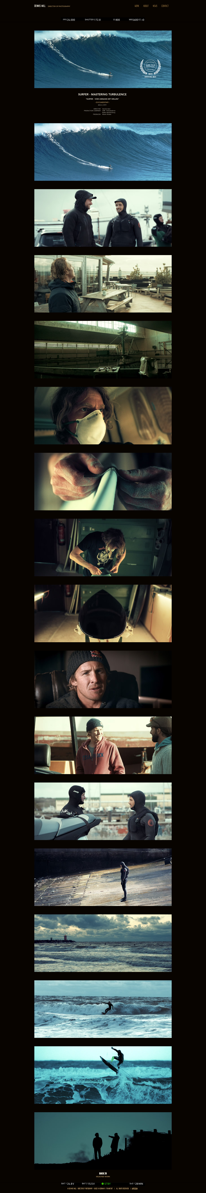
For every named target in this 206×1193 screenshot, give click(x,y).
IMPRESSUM (135, 1188)
